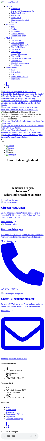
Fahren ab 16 (16, 18)
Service (9, 6)
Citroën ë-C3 (16, 52)
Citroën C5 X (16, 61)
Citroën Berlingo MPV (20, 45)
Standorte (10, 24)
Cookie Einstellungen (14, 419)
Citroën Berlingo (17, 42)
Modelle (9, 38)
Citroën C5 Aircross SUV (21, 58)
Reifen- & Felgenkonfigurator (22, 11)
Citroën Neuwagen (18, 36)
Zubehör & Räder (18, 13)
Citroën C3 (15, 49)
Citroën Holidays (17, 47)
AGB (13, 70)
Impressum (15, 79)
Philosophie (15, 15)
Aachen (14, 29)
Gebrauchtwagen (17, 33)
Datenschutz (16, 72)
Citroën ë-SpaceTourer (20, 63)
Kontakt (14, 22)
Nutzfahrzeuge (17, 65)
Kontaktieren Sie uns (9, 200)
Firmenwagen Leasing (20, 20)
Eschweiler (15, 31)
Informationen (11, 67)
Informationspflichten (19, 76)
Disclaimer (15, 74)
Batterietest (15, 9)
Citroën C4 (15, 56)
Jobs (12, 27)
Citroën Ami (16, 40)
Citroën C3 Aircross (19, 54)
